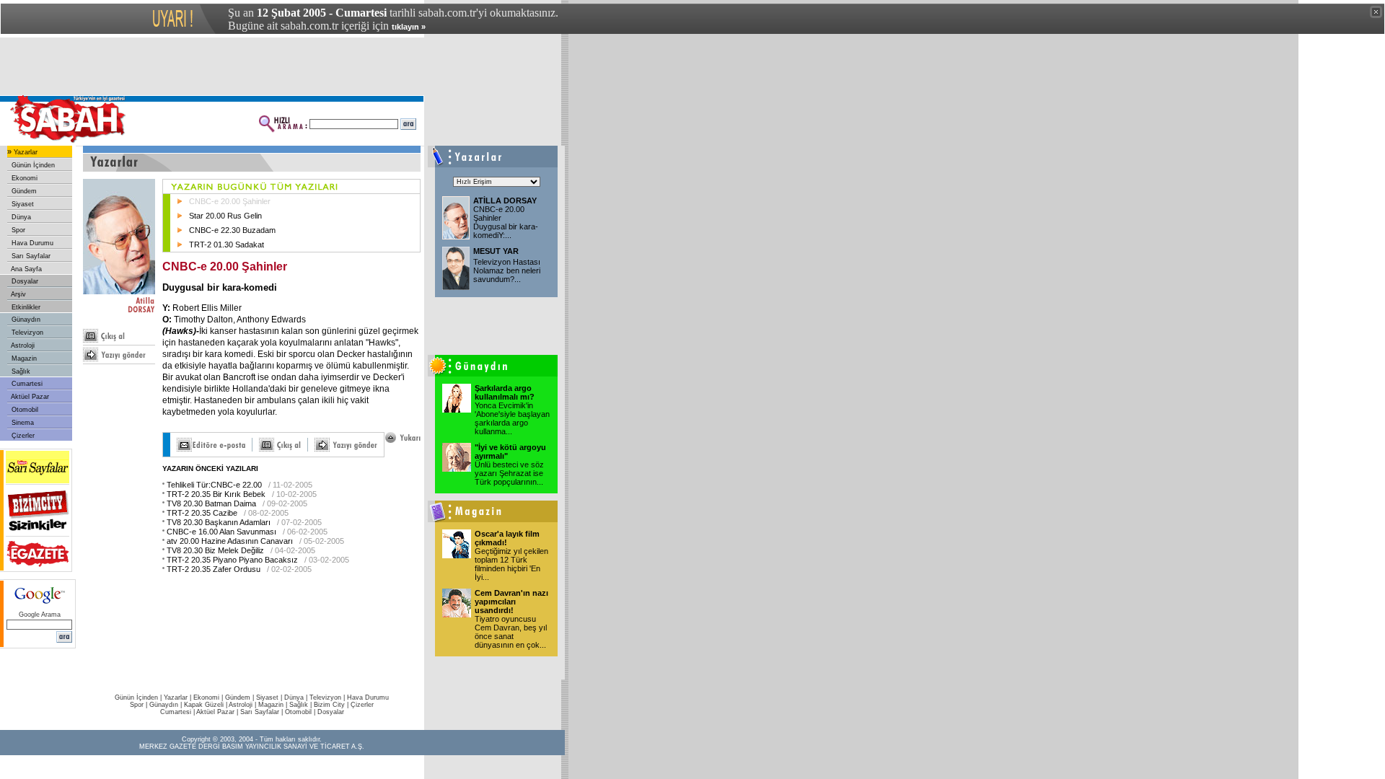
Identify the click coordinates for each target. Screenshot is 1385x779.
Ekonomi (23, 178)
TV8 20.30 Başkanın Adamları (219, 522)
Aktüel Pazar (29, 396)
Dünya (20, 217)
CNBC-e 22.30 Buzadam (232, 230)
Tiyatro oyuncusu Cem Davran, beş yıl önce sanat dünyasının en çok (511, 632)
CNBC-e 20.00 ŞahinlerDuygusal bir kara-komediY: (505, 222)
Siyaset (21, 204)
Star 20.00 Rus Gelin (225, 215)
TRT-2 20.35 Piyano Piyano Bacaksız (232, 559)
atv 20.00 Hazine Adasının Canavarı (230, 541)
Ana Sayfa (25, 269)
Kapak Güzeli (204, 704)
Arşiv (17, 294)
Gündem (23, 191)
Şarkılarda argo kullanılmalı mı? (505, 392)
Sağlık (19, 371)
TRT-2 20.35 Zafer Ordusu (213, 569)
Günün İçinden (32, 165)
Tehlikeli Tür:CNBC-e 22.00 (214, 484)
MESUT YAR (496, 251)
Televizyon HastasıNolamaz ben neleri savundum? (506, 270)
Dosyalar (23, 281)
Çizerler (22, 435)
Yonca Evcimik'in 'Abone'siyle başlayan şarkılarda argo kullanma (512, 418)
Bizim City (329, 704)
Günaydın (24, 319)
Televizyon (26, 332)
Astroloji (22, 345)
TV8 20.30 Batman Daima (211, 503)
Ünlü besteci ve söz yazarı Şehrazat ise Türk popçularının (509, 473)
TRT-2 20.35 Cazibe (202, 513)
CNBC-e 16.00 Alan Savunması (221, 531)
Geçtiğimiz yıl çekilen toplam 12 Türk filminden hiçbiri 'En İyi (511, 564)
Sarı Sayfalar (29, 256)
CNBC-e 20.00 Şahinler (230, 201)
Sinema (21, 422)
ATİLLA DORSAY (505, 200)
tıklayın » (409, 26)
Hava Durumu (31, 243)
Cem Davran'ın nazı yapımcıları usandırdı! (511, 602)
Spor (17, 230)
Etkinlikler (24, 307)
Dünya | (296, 697)
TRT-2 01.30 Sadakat (226, 244)
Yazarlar (25, 152)
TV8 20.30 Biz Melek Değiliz (215, 550)
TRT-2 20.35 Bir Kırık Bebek (216, 494)
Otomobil (23, 409)
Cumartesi (26, 383)
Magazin (23, 358)
